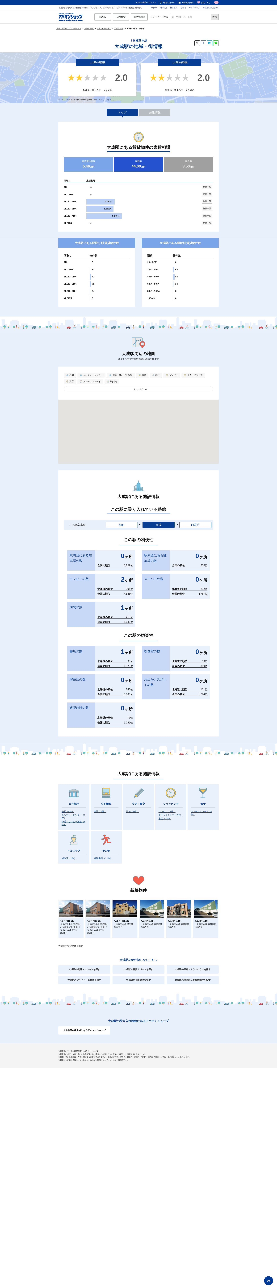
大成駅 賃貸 (118, 28)
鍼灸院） (69, 858)
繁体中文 (173, 8)
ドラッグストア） (170, 815)
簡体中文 (163, 8)
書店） (165, 818)
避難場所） (103, 858)
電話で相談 (139, 17)
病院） (100, 811)
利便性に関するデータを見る (97, 90)
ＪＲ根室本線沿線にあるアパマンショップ (84, 1030)
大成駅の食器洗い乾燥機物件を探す (193, 980)
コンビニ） (167, 811)
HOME (102, 17)
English (154, 8)
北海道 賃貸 (89, 28)
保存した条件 (169, 2)
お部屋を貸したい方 (211, 8)
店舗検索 (121, 17)
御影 (122, 524)
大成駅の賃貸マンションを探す (84, 969)
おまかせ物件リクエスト (145, 2)
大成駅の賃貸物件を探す (70, 946)
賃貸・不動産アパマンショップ (68, 28)
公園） (68, 811)
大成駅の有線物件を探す (138, 980)
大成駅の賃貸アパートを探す (138, 969)
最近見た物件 (188, 2)
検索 (214, 17)
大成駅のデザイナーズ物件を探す (84, 980)
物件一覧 (207, 187)
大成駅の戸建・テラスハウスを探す (193, 969)
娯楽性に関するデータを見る (179, 90)
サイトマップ (194, 8)
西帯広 (195, 524)
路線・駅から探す (104, 28)
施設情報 (155, 112)
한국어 (183, 8)
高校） (132, 811)
